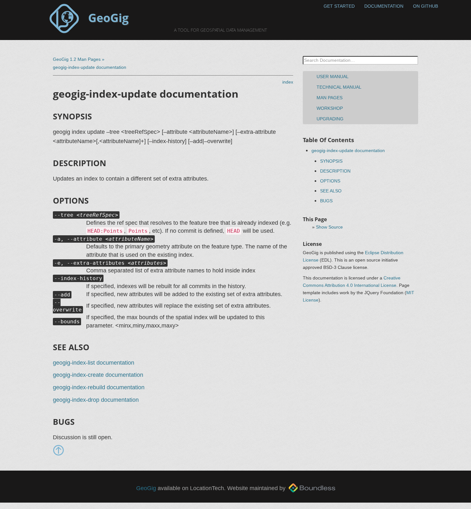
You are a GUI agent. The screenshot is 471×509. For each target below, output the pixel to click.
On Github (425, 6)
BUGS (326, 200)
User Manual (333, 76)
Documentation (383, 6)
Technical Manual (339, 87)
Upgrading (330, 118)
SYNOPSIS (331, 161)
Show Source (329, 227)
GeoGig (146, 488)
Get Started (339, 6)
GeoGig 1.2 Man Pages (77, 59)
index (287, 82)
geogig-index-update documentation (348, 150)
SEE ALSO (331, 190)
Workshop (330, 108)
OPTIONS (330, 180)
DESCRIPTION (335, 171)
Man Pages (330, 97)
